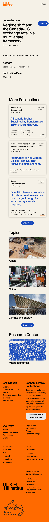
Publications (8, 435)
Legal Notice (31, 425)
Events (5, 438)
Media (5, 392)
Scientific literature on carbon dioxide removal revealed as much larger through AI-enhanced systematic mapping (27, 198)
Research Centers (10, 432)
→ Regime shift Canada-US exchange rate (20, 55)
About (5, 429)
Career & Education (11, 389)
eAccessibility (31, 428)
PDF (43, 135)
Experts (6, 387)
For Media (31, 449)
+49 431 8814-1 (33, 456)
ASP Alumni (8, 400)
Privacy (29, 431)
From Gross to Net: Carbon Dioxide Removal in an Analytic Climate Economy (25, 161)
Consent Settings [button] (33, 434)
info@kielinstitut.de (35, 459)
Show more (27, 223)
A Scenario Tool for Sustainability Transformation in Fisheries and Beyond (27, 121)
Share (42, 23)
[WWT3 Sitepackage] (11, 4)
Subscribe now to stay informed (36, 416)
